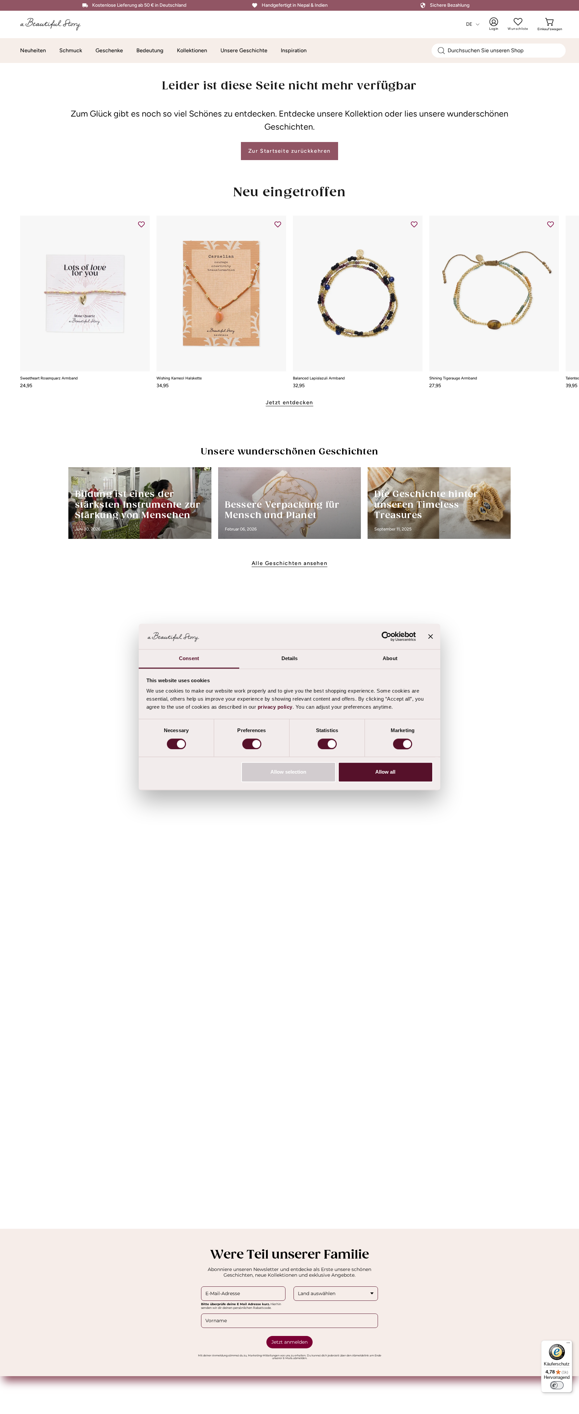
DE (469, 24)
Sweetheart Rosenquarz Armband (49, 378)
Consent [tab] (189, 658)
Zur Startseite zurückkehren (289, 151)
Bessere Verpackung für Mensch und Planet (282, 510)
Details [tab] (289, 658)
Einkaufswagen (549, 24)
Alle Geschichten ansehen (289, 563)
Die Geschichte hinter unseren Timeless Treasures (426, 505)
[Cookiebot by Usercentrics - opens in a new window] (386, 637)
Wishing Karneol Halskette (179, 378)
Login (498, 24)
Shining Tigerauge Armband (453, 378)
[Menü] (568, 1344)
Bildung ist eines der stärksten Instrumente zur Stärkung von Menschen (138, 505)
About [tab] (390, 658)
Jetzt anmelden (289, 1342)
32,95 (299, 385)
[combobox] (499, 51)
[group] (289, 302)
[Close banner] (430, 636)
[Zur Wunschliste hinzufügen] (141, 224)
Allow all (385, 772)
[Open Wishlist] (518, 21)
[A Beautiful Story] (55, 24)
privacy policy (275, 707)
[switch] (251, 744)
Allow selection (288, 772)
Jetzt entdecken (289, 402)
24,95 (26, 385)
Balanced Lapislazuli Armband (319, 378)
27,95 (435, 385)
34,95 (162, 385)
